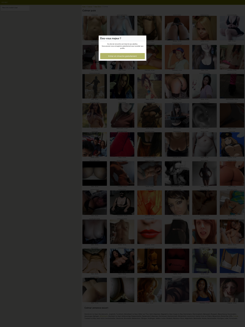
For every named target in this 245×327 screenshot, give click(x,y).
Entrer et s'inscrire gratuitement (122, 56)
